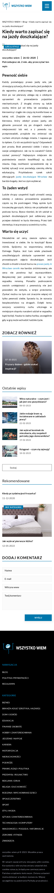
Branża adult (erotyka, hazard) (21, 708)
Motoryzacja (10, 750)
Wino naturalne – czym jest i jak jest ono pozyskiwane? (34, 400)
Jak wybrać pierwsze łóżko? (17, 541)
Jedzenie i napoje (12, 738)
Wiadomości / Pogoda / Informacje (23, 828)
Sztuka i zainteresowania (17, 817)
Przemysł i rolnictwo (15, 774)
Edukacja (8, 720)
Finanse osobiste (12, 726)
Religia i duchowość (14, 786)
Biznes (6, 702)
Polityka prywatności (15, 678)
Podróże (7, 762)
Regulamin (8, 684)
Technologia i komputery (17, 822)
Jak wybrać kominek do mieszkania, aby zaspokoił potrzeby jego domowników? (35, 433)
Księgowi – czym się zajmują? (35, 449)
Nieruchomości (11, 756)
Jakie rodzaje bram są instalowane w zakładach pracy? (33, 416)
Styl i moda (8, 810)
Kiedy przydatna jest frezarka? (19, 493)
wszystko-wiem (11, 57)
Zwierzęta (8, 840)
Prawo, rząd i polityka (15, 768)
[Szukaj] (5, 467)
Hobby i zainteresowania (17, 732)
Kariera (6, 744)
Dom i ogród (9, 714)
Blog (5, 672)
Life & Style (12, 46)
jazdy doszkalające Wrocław (31, 176)
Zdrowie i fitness (12, 834)
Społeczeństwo (11, 798)
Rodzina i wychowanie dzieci (19, 792)
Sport (5, 804)
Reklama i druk (11, 780)
